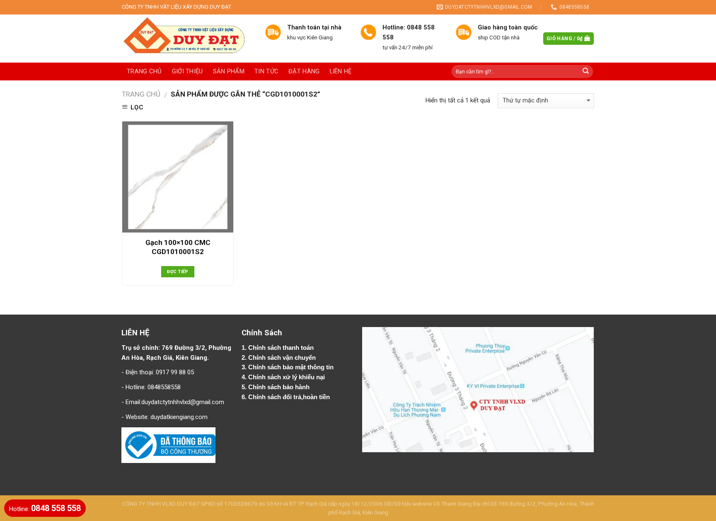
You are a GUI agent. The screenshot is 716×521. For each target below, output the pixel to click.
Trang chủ (144, 71)
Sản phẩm (228, 71)
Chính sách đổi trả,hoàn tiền (289, 397)
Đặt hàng (303, 71)
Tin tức (266, 71)
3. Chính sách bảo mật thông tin (288, 367)
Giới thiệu (187, 71)
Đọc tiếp (178, 271)
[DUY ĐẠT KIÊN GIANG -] (187, 39)
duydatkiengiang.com (179, 417)
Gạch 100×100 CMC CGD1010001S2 (177, 247)
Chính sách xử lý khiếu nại (287, 377)
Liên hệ (341, 71)
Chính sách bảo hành (279, 387)
